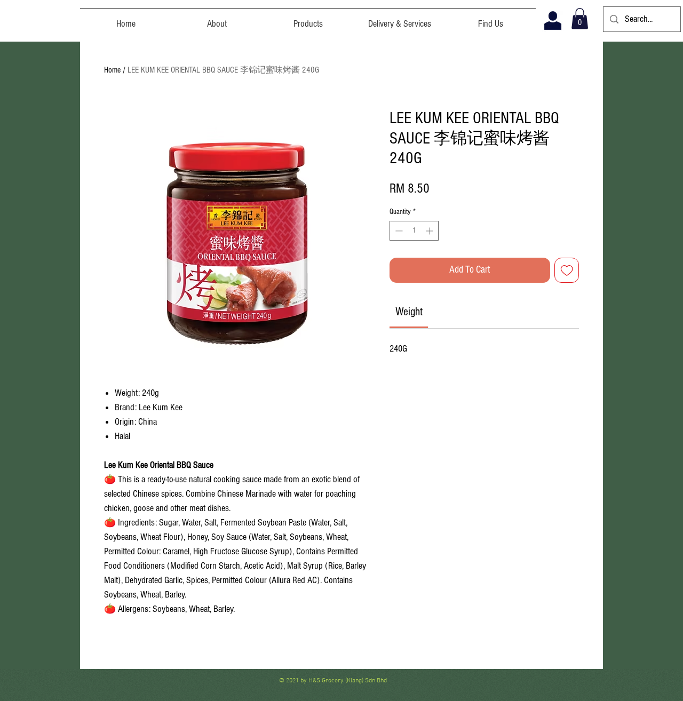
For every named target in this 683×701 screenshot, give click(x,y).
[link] (409, 311)
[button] (580, 18)
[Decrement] (397, 230)
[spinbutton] (414, 230)
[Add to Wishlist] (566, 270)
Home (112, 70)
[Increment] (430, 230)
